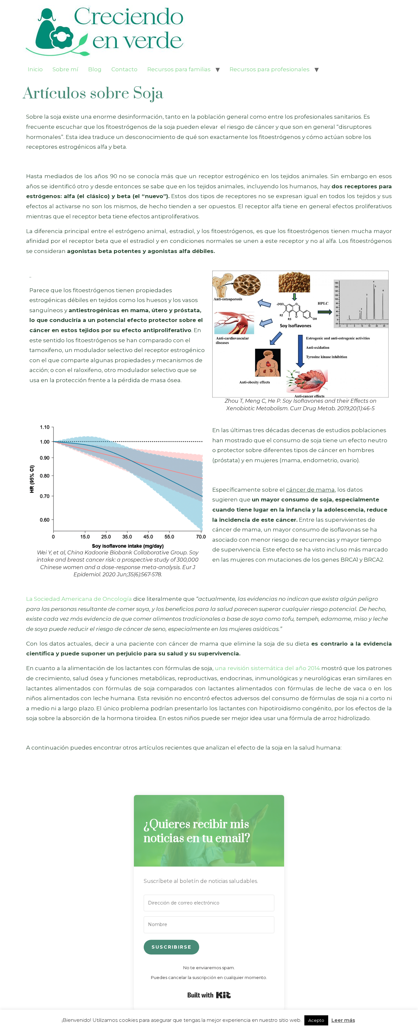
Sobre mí (65, 69)
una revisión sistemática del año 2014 (267, 668)
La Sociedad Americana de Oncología (79, 599)
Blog (95, 69)
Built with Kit (209, 995)
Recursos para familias (179, 69)
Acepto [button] (316, 1020)
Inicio (35, 69)
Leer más (343, 1020)
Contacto (124, 69)
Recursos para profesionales (270, 69)
